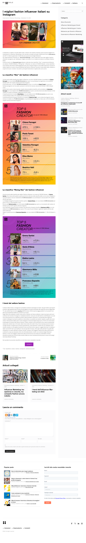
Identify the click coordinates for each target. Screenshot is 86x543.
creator (13, 348)
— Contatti (66, 3)
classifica (20, 311)
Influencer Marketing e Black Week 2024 (74, 121)
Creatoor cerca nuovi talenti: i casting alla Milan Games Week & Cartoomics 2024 (75, 132)
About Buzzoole (66, 22)
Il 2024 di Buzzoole (73, 111)
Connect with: (8, 412)
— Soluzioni (44, 3)
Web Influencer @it (29, 487)
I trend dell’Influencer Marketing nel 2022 (42, 391)
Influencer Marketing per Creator (71, 28)
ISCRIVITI (29, 344)
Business (28, 472)
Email (23, 438)
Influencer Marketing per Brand (70, 25)
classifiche (8, 348)
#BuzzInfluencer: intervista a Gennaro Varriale (23, 486)
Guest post (27, 494)
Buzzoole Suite (17, 62)
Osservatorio (52, 54)
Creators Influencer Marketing (67, 98)
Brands (28, 503)
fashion (17, 348)
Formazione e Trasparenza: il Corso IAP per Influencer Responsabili (71, 103)
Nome (6, 438)
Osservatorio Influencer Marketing (11, 18)
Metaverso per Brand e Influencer (71, 31)
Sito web (40, 438)
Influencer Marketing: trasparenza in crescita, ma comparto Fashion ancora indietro (14, 393)
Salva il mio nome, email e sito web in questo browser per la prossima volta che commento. (25, 446)
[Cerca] (82, 3)
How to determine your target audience (22, 471)
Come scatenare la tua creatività (20, 493)
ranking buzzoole (30, 348)
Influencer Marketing (65, 99)
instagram (22, 348)
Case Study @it (33, 503)
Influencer (77, 98)
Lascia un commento (9, 399)
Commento (8, 421)
